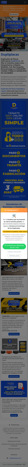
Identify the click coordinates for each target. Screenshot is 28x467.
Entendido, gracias (14, 255)
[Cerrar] (26, 210)
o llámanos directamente (14, 252)
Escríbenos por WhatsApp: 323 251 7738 (15, 246)
